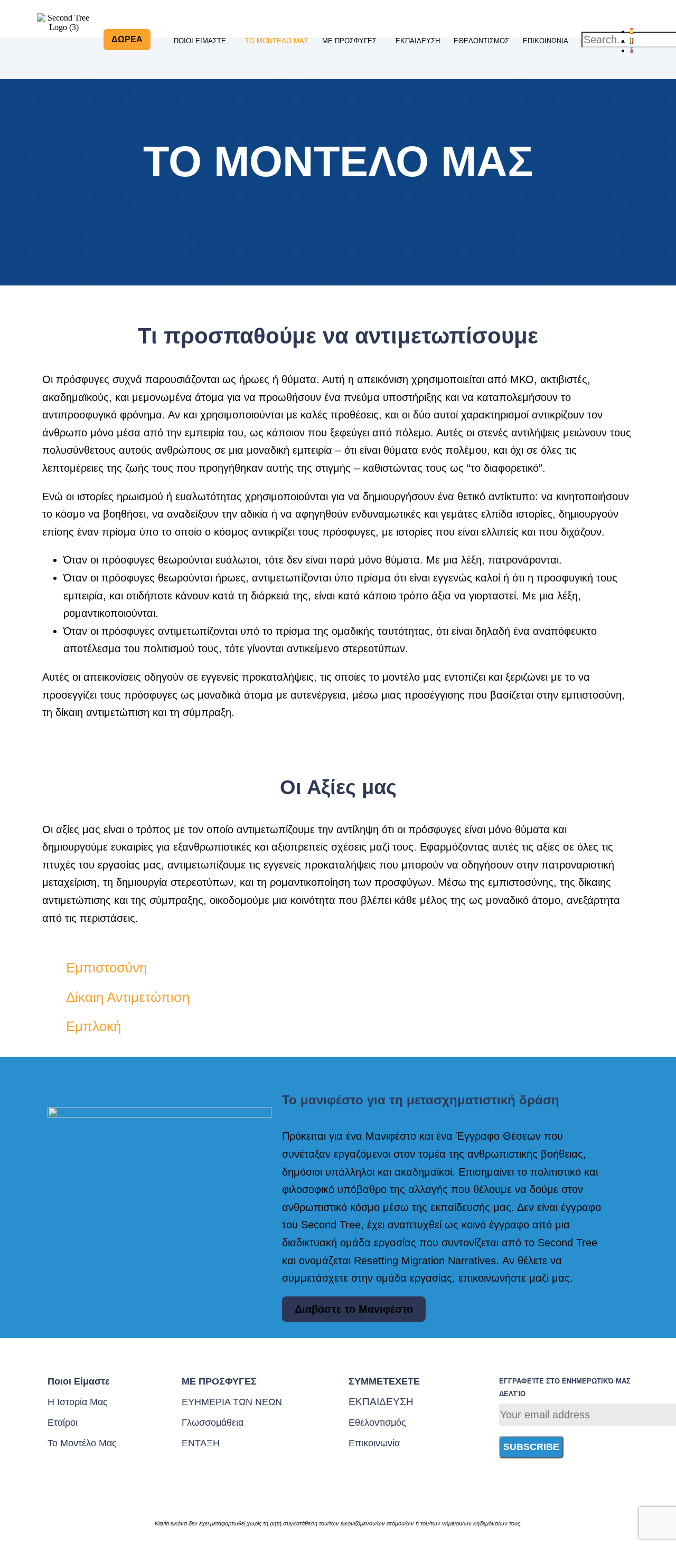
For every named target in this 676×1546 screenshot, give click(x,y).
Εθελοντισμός (481, 41)
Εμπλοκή (93, 1026)
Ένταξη (201, 1443)
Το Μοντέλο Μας (276, 41)
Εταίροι (63, 1422)
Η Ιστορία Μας (78, 1402)
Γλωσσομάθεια (212, 1422)
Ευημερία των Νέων (232, 1402)
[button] (203, 41)
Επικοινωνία (545, 41)
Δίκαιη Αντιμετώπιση (128, 997)
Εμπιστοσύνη (106, 968)
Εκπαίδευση (418, 41)
